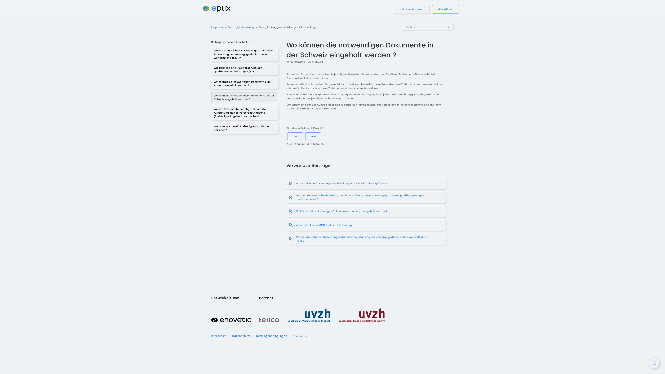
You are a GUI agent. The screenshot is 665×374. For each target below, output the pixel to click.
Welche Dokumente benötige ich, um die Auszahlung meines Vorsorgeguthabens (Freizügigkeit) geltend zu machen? (240, 113)
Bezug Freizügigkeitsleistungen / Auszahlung (287, 27)
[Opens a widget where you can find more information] (654, 365)
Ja (295, 136)
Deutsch (298, 336)
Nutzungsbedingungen (271, 336)
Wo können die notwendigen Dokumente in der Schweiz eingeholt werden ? (244, 97)
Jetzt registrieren (411, 9)
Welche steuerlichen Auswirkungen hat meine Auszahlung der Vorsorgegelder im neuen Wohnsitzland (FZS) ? (243, 54)
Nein (313, 136)
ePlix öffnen (445, 9)
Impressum (219, 336)
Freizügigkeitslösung (241, 27)
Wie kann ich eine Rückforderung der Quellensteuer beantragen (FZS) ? (238, 69)
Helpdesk (217, 27)
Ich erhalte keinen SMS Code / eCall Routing (323, 225)
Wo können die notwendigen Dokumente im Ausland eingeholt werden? (242, 83)
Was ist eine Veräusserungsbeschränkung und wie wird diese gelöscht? (341, 183)
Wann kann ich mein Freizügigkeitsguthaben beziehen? (242, 128)
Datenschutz (241, 336)
